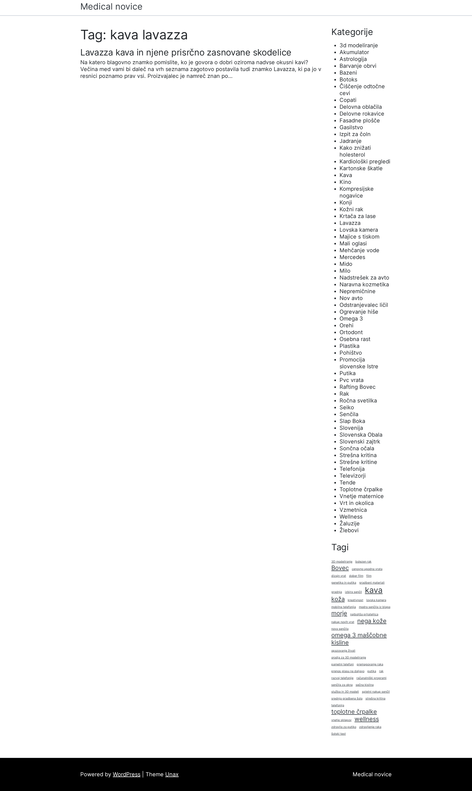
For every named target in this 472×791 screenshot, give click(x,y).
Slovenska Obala (361, 434)
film (368, 576)
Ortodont (351, 332)
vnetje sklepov (341, 720)
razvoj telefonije (342, 678)
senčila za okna (342, 685)
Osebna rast (355, 339)
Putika (348, 373)
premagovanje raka (370, 664)
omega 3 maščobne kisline (359, 638)
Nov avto (351, 298)
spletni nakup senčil (376, 691)
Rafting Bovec (358, 387)
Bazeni (348, 72)
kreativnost (355, 600)
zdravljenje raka (370, 727)
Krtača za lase (358, 216)
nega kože (372, 620)
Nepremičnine (358, 291)
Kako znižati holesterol (355, 151)
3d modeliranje (359, 45)
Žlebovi (349, 530)
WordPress (126, 774)
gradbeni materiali (372, 582)
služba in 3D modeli (345, 691)
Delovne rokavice (362, 113)
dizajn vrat (338, 576)
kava (374, 590)
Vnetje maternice (362, 496)
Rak (344, 393)
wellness (367, 718)
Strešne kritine (358, 462)
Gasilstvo (351, 127)
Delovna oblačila (361, 107)
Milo (345, 270)
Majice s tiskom (359, 236)
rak (381, 671)
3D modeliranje (341, 561)
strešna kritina (375, 698)
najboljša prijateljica (364, 614)
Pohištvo (351, 352)
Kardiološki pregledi (365, 161)
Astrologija (353, 59)
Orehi (346, 325)
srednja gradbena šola (346, 698)
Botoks (348, 79)
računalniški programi (371, 678)
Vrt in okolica (357, 503)
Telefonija (352, 469)
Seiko (347, 407)
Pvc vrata (352, 380)
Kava (346, 175)
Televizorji (353, 475)
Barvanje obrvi (358, 66)
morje (339, 613)
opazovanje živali (343, 650)
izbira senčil (353, 592)
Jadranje (351, 141)
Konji (346, 202)
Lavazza (350, 223)
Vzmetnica (353, 510)
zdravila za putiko (343, 727)
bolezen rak (363, 561)
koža (338, 598)
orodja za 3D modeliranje (348, 657)
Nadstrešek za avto (364, 277)
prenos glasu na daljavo (347, 671)
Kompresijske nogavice (357, 192)
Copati (348, 100)
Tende (348, 482)
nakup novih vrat (342, 622)
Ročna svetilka (358, 400)
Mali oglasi (353, 243)
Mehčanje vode (359, 250)
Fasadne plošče (360, 120)
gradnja (336, 592)
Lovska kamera (359, 230)
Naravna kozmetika (364, 284)
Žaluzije (350, 523)
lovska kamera (376, 600)
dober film (356, 576)
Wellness (351, 516)
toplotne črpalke (354, 711)
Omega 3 (351, 318)
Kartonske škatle (361, 168)
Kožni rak (351, 209)
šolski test (338, 734)
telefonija (337, 705)
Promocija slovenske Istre (359, 363)
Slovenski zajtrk (360, 441)
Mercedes (352, 257)
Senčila (349, 414)
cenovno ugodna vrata (367, 569)
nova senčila (340, 629)
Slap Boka (352, 421)
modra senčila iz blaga (374, 607)
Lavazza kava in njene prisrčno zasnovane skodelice (185, 52)
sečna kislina (365, 685)
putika (371, 671)
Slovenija (351, 428)
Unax (172, 774)
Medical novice (111, 6)
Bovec (340, 567)
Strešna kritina (358, 455)
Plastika (349, 346)
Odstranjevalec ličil (364, 305)
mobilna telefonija (343, 607)
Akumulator (354, 52)
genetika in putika (343, 582)
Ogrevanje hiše (359, 311)
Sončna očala (357, 448)
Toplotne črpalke (361, 489)
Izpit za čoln (355, 134)
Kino (345, 182)
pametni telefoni (342, 664)
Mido (346, 264)
